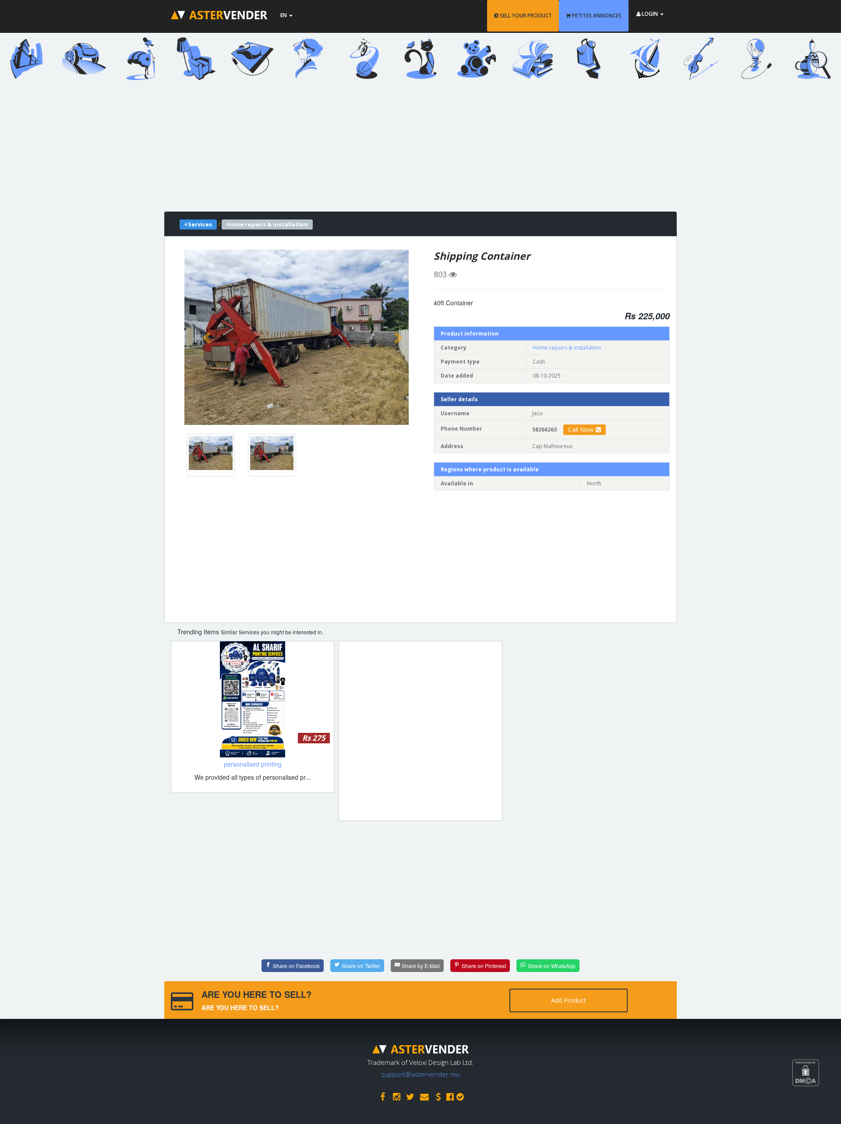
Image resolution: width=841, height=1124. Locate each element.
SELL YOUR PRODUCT (525, 15)
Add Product (568, 1000)
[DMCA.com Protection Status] (816, 1105)
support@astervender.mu (420, 1074)
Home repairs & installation (567, 347)
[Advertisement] (414, 150)
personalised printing (253, 764)
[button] (207, 337)
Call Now (581, 429)
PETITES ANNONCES (596, 15)
